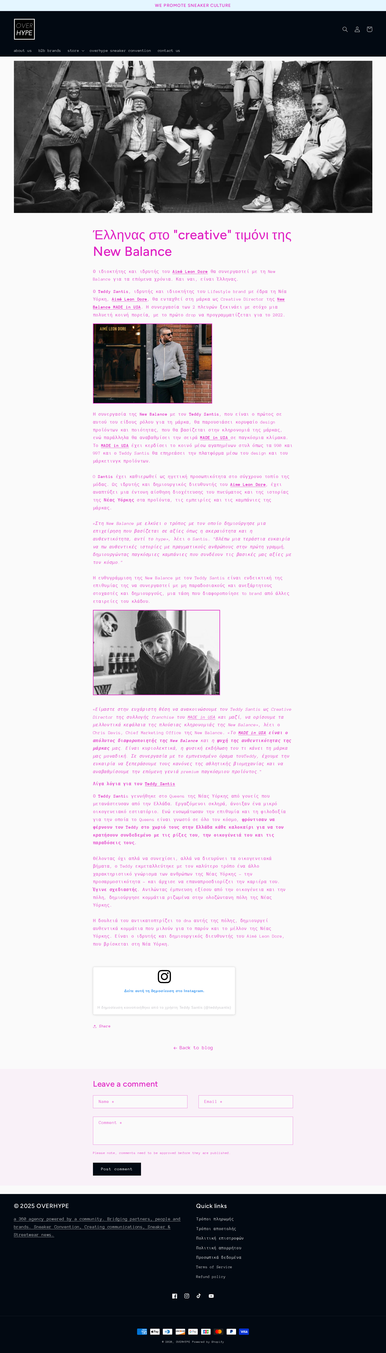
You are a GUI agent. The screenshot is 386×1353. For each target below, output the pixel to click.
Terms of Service (214, 1267)
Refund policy (211, 1277)
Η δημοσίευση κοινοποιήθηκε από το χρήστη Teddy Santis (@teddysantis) (164, 1007)
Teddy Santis (160, 784)
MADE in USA (115, 445)
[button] (76, 50)
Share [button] (105, 1026)
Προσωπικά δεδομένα (218, 1257)
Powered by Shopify (208, 1342)
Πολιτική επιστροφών (220, 1238)
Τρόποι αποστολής (216, 1229)
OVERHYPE (183, 1342)
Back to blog (196, 1047)
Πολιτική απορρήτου (218, 1248)
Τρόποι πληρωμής (215, 1219)
